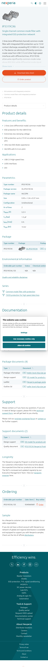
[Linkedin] (18, 565)
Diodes (24, 579)
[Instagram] (30, 565)
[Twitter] (12, 565)
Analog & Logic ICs (24, 596)
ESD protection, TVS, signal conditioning (24, 582)
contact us (42, 419)
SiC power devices (24, 587)
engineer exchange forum (25, 419)
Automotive (24, 599)
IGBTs (24, 593)
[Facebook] (24, 565)
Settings (24, 333)
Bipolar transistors (24, 576)
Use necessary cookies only (24, 339)
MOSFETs (24, 584)
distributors (29, 535)
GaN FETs (24, 590)
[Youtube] (36, 565)
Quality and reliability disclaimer (15, 277)
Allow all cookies (24, 345)
